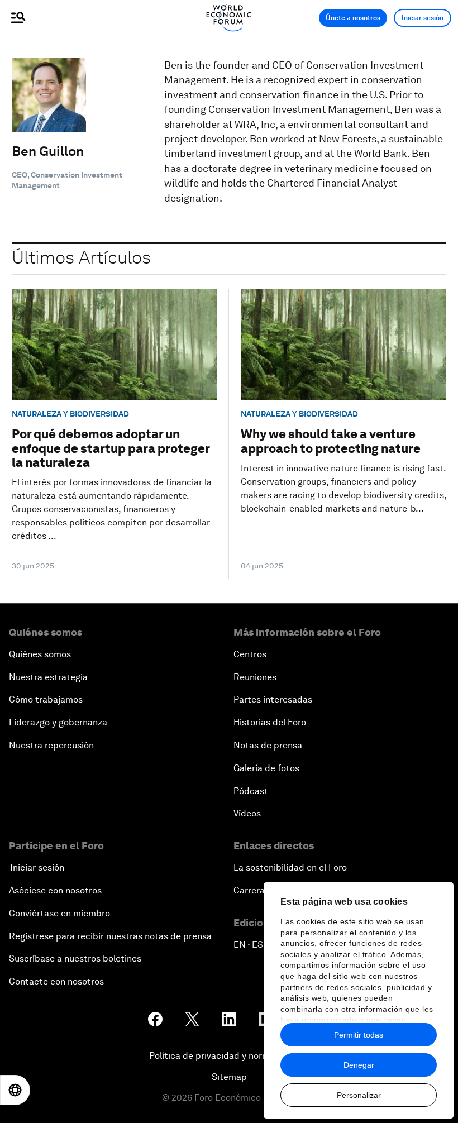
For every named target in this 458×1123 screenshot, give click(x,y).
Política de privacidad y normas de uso (229, 1055)
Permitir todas (358, 1034)
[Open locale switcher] (15, 1090)
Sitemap (229, 1077)
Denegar (359, 1064)
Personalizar (359, 1095)
